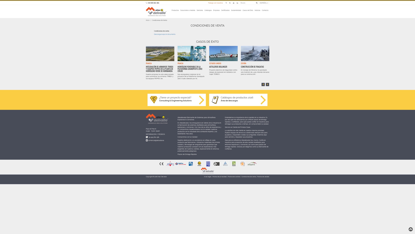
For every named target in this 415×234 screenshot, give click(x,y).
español (263, 3)
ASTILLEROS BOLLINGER (218, 66)
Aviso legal (207, 176)
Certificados (225, 10)
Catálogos (208, 10)
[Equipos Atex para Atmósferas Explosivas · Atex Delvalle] (156, 11)
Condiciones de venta (249, 176)
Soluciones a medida (187, 10)
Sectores (200, 10)
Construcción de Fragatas (252, 66)
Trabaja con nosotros (215, 3)
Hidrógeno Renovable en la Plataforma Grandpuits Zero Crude (190, 69)
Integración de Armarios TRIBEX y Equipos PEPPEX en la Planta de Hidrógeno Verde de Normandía (159, 69)
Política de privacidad (220, 176)
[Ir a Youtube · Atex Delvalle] (232, 3)
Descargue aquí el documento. (165, 34)
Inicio (147, 20)
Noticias (257, 10)
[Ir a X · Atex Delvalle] (226, 3)
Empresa (216, 10)
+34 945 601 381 (153, 137)
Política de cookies (234, 176)
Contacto (265, 10)
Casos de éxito (207, 41)
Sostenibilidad (236, 10)
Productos (175, 10)
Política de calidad (263, 176)
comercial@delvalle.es (156, 140)
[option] (160, 63)
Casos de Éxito (248, 10)
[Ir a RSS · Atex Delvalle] (229, 3)
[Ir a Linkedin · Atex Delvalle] (236, 3)
